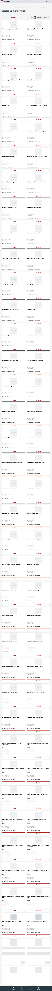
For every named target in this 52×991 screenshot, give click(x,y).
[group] (33, 17)
